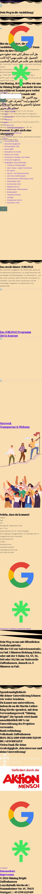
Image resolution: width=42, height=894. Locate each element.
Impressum (9, 136)
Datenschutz (7, 871)
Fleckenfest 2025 (13, 181)
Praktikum (8, 120)
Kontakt (5, 122)
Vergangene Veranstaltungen (15, 163)
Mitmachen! (9, 117)
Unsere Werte (10, 109)
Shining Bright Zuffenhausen (11, 1)
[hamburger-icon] (3, 100)
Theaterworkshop (14, 195)
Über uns (5, 106)
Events (5, 138)
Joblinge (10, 197)
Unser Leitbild (10, 112)
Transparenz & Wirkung (15, 427)
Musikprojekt (12, 192)
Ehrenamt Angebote (12, 160)
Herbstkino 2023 (13, 203)
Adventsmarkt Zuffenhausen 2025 (20, 179)
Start (4, 104)
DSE (8, 130)
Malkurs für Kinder (12, 155)
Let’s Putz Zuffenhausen (16, 176)
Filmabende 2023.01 (14, 200)
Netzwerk (6, 423)
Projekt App (9, 125)
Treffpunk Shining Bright (16, 165)
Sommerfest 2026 (11, 141)
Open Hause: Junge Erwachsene (19, 168)
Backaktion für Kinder (13, 152)
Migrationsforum (13, 187)
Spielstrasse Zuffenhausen (17, 189)
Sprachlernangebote (12, 144)
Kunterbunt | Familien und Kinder (17, 157)
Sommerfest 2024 (14, 184)
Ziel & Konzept (9, 335)
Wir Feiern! (11, 171)
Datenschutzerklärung (13, 133)
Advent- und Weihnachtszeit (18, 173)
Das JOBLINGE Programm (15, 332)
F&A (6, 114)
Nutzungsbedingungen (15, 128)
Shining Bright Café (12, 146)
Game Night (9, 149)
